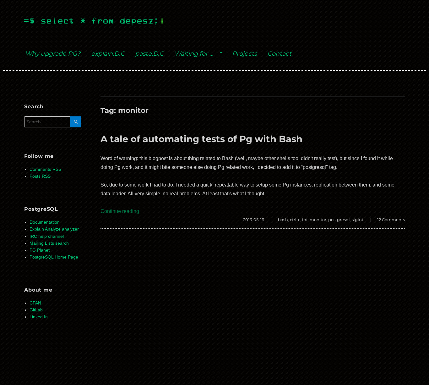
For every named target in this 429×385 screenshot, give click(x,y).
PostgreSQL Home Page (54, 257)
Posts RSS (40, 176)
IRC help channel (47, 236)
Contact (279, 53)
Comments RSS (45, 169)
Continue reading (119, 211)
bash (283, 219)
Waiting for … (193, 53)
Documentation (45, 222)
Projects (244, 53)
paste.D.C (149, 53)
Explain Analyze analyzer (54, 229)
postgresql (339, 219)
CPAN (35, 303)
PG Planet (40, 250)
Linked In (39, 317)
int (305, 219)
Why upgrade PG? (52, 53)
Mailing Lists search (49, 243)
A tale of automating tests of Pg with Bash (201, 138)
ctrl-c (295, 219)
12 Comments (391, 219)
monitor (318, 219)
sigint (357, 219)
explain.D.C (108, 53)
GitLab (36, 310)
